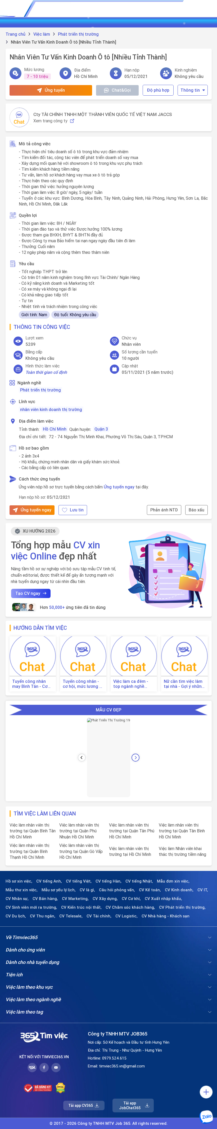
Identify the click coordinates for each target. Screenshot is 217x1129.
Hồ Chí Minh (54, 429)
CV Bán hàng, (45, 898)
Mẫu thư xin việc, (22, 890)
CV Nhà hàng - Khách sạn (165, 916)
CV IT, (202, 890)
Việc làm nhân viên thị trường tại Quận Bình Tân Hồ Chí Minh (33, 830)
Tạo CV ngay (27, 593)
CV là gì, (87, 890)
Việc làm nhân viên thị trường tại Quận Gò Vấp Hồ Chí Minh (81, 851)
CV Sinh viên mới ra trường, (31, 907)
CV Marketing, (75, 898)
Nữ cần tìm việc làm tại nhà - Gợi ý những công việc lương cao (184, 684)
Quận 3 (101, 429)
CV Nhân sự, (17, 898)
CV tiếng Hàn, (108, 881)
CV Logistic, (126, 916)
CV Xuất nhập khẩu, (163, 898)
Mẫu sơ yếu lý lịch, (59, 890)
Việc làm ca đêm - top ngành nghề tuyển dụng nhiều (130, 684)
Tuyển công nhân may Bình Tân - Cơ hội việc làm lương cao (30, 684)
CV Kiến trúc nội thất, (81, 907)
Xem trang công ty (50, 120)
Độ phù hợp (158, 90)
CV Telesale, (71, 916)
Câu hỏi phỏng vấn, (117, 890)
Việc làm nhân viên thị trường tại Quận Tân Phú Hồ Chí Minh (131, 830)
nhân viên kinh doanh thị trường (51, 409)
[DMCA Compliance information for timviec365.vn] (60, 1088)
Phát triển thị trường (40, 390)
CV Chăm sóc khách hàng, (130, 907)
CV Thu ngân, (42, 916)
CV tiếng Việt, (79, 881)
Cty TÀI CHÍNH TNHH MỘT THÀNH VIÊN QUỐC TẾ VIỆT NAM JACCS (102, 114)
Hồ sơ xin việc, (19, 881)
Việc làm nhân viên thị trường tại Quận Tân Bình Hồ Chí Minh (182, 830)
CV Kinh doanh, (179, 890)
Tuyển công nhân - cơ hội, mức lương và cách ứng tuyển (83, 684)
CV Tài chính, (99, 916)
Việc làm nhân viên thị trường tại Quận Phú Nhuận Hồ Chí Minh (79, 830)
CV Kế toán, (150, 890)
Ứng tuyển (55, 90)
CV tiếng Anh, (49, 881)
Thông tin (190, 90)
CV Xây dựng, (105, 898)
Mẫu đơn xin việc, (173, 881)
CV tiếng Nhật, (139, 881)
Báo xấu (196, 509)
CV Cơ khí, (131, 898)
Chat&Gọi (121, 90)
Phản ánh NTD (164, 509)
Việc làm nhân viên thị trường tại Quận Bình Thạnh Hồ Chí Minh (29, 851)
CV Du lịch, (16, 916)
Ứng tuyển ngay (119, 486)
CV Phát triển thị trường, (182, 907)
